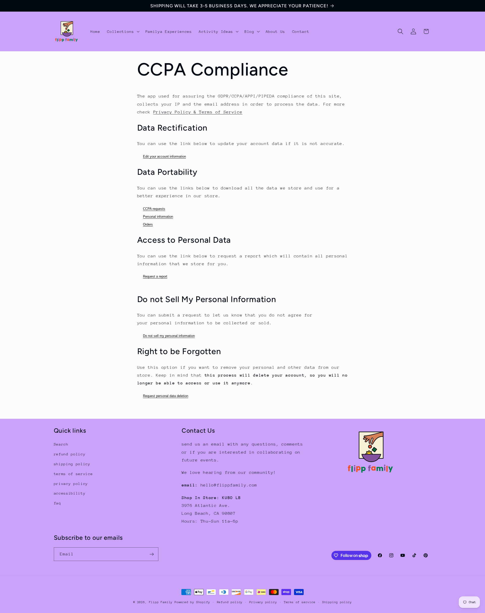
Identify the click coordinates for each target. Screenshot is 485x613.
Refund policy (230, 602)
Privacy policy (263, 602)
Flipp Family (162, 602)
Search (61, 444)
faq (57, 503)
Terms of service (300, 602)
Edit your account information (164, 156)
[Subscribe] (151, 554)
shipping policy (72, 464)
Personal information (158, 216)
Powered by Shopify (192, 602)
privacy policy (71, 483)
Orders (148, 224)
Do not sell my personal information (169, 336)
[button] (123, 32)
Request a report (155, 276)
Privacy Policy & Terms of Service (198, 112)
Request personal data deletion (165, 396)
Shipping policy (337, 602)
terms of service (73, 474)
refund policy (70, 454)
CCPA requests (154, 209)
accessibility (70, 493)
